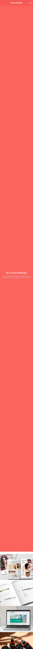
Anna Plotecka (16, 3)
